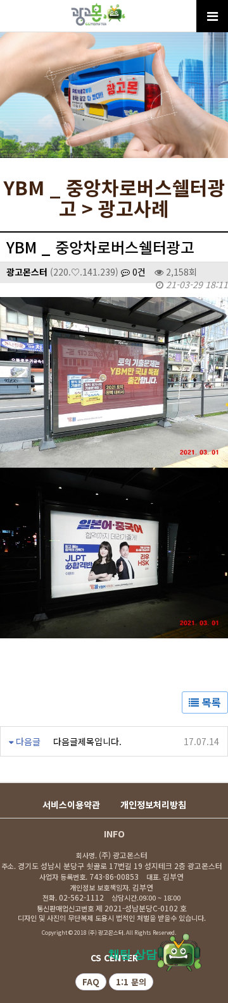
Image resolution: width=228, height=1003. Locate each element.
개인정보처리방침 (153, 804)
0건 (138, 271)
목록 (210, 702)
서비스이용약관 (71, 804)
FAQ (90, 982)
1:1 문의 (131, 982)
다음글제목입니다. (87, 741)
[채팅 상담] (179, 951)
